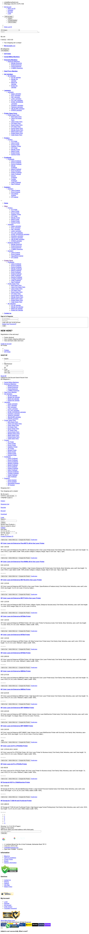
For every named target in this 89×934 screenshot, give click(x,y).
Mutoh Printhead (16, 169)
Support (6, 883)
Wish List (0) (11, 8)
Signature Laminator (17, 105)
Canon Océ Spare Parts (18, 287)
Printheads (11, 159)
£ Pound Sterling (12, 20)
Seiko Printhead (16, 174)
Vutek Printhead (16, 182)
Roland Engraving (16, 65)
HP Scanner (14, 197)
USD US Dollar (9, 16)
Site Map (7, 885)
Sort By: (3, 533)
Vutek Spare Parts (16, 135)
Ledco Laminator (16, 99)
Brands (6, 861)
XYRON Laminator (16, 110)
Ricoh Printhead (16, 171)
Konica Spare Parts (17, 128)
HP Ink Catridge (16, 77)
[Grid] (10, 531)
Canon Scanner (15, 190)
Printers (10, 139)
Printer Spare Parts (13, 115)
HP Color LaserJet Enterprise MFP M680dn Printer (17, 707)
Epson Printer (15, 144)
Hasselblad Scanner (14, 194)
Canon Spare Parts (16, 122)
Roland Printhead (16, 172)
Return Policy (8, 886)
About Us (7, 856)
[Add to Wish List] (3, 573)
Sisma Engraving (16, 66)
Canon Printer (15, 143)
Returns (6, 882)
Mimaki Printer (15, 149)
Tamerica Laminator (17, 107)
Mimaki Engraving (16, 63)
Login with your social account (11, 322)
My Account (7, 905)
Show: (2, 534)
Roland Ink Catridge (14, 86)
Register (10, 12)
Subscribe (3, 833)
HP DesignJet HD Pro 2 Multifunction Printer (15, 782)
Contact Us (7, 880)
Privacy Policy (8, 859)
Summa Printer (15, 154)
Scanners (10, 189)
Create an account (6, 344)
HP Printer (14, 148)
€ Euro (10, 18)
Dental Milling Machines (11, 382)
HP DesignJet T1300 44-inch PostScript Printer (16, 800)
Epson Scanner (15, 192)
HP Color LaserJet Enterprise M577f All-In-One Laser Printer (21, 598)
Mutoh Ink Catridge (14, 83)
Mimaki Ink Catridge (14, 80)
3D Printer (14, 141)
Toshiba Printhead (14, 180)
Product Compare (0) (7, 536)
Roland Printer (15, 153)
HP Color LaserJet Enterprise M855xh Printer (16, 689)
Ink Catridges (12, 76)
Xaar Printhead (15, 184)
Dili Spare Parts (16, 123)
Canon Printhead (16, 161)
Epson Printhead (16, 162)
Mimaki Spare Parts (17, 130)
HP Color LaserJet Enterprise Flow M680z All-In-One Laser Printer (22, 561)
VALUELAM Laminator (17, 109)
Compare (10, 10)
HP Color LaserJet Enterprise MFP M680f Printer (17, 726)
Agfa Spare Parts (16, 117)
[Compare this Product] (5, 573)
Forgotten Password (10, 908)
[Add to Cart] (1, 573)
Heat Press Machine (10, 392)
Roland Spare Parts (17, 133)
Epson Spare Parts (17, 125)
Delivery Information (10, 863)
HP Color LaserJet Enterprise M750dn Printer (16, 616)
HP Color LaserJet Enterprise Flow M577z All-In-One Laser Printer (22, 543)
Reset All (3, 376)
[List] (12, 531)
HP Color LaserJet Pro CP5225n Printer (14, 764)
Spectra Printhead (14, 176)
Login (9, 13)
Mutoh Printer (15, 151)
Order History (8, 907)
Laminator (11, 92)
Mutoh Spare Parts (17, 131)
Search (3, 522)
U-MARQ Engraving (17, 68)
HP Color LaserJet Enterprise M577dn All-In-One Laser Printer (21, 580)
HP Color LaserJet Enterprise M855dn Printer (16, 671)
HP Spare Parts (16, 126)
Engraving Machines (14, 61)
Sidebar (3, 528)
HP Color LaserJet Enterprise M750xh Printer (16, 653)
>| (4, 823)
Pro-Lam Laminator (17, 100)
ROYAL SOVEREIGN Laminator (17, 103)
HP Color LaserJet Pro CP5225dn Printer (14, 746)
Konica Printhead (16, 164)
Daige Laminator (16, 94)
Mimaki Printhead (14, 166)
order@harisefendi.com (11, 847)
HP (7, 366)
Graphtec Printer (16, 146)
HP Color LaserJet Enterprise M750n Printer (15, 634)
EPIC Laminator (16, 95)
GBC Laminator (15, 97)
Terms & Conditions (10, 858)
